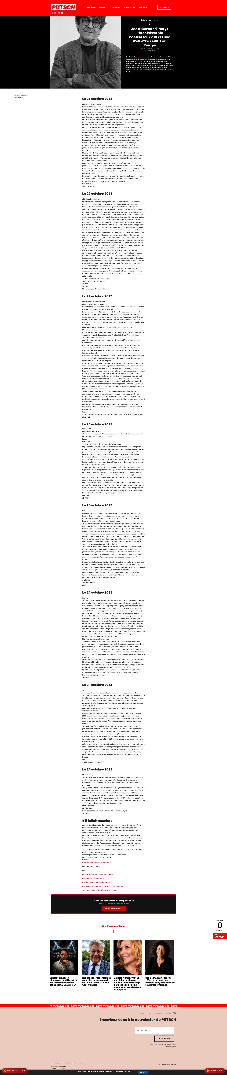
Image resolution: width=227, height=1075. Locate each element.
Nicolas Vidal (18, 97)
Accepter (143, 1072)
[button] (175, 7)
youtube (168, 1013)
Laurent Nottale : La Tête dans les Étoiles (97, 874)
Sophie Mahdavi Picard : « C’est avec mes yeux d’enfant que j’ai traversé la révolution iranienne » (160, 981)
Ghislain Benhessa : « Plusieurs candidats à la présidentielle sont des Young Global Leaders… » (63, 981)
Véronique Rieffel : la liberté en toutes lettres (99, 890)
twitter (151, 1013)
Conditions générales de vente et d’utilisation (72, 1063)
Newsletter (143, 7)
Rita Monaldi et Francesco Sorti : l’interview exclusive (102, 886)
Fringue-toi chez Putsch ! (15, 1070)
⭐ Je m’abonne (129, 7)
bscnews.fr (144, 57)
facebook (143, 1013)
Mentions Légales (55, 1063)
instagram (159, 1013)
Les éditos (116, 7)
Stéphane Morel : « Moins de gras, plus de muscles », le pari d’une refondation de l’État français (96, 981)
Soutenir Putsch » (215, 1070)
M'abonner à (220, 935)
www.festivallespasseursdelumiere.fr (96, 862)
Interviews (91, 7)
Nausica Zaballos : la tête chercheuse (96, 882)
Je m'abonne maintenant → (113, 908)
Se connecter (164, 7)
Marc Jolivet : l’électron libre (93, 878)
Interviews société (149, 20)
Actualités (103, 7)
